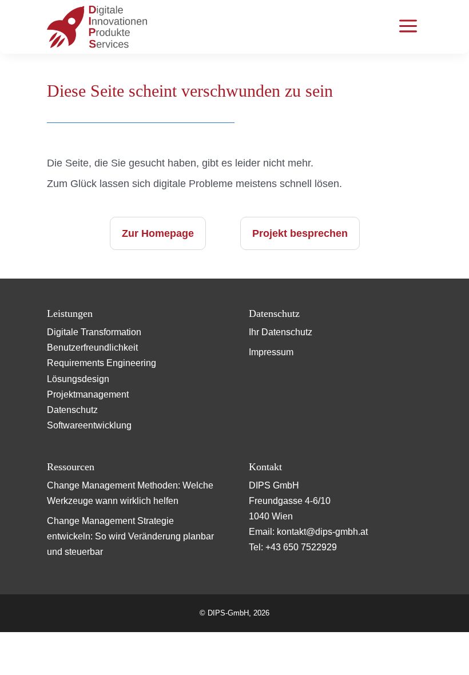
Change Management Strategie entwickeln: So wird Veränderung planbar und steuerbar (130, 536)
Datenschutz (72, 410)
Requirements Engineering (101, 363)
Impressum (271, 352)
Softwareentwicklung (89, 425)
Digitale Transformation (94, 332)
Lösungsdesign (78, 379)
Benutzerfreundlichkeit (92, 347)
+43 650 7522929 (301, 547)
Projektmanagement (88, 394)
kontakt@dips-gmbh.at (322, 532)
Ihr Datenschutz (280, 332)
